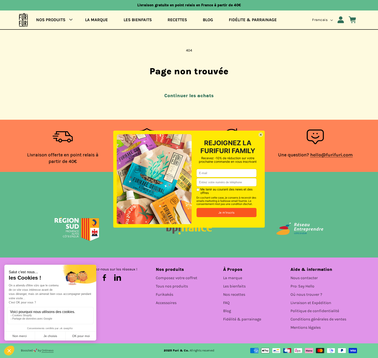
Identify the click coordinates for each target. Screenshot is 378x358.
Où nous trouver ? (306, 294)
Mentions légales (305, 327)
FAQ (226, 303)
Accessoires (166, 303)
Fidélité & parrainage (242, 319)
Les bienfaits (234, 286)
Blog (227, 311)
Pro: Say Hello (302, 286)
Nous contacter (304, 278)
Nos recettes (234, 294)
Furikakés (164, 294)
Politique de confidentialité (314, 311)
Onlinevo (48, 350)
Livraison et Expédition (310, 303)
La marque (232, 278)
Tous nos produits (172, 286)
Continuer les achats (189, 95)
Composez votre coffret (176, 278)
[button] (53, 19)
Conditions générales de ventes (318, 319)
